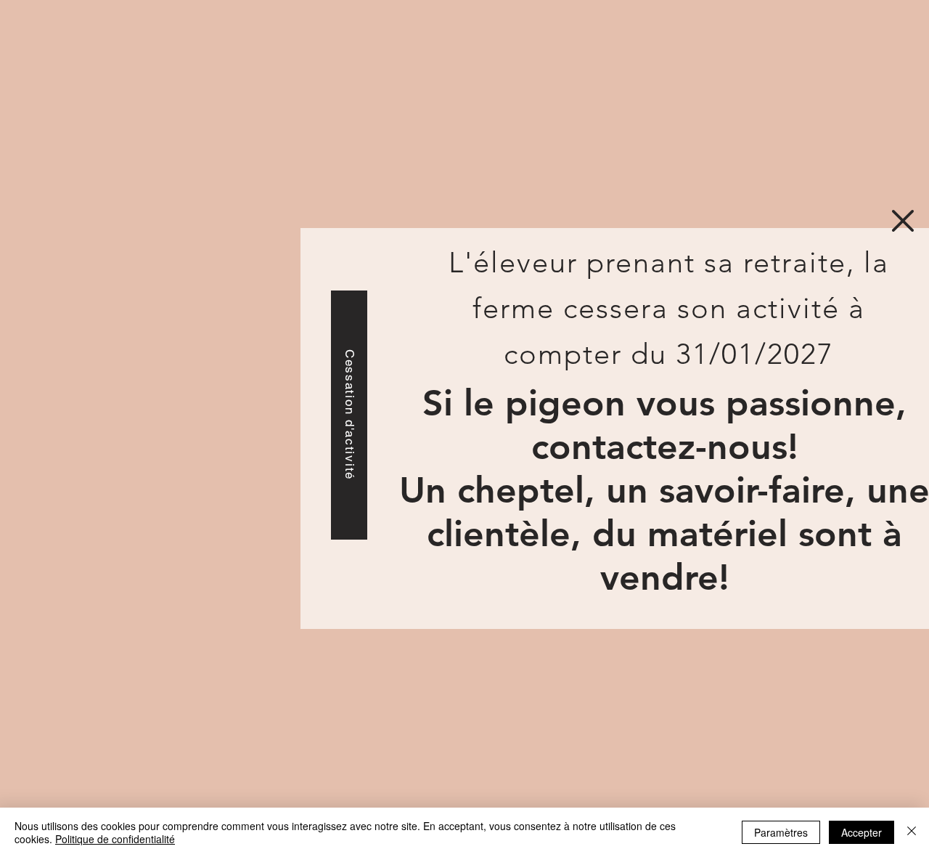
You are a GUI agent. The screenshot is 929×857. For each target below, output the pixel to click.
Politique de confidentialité (115, 839)
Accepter (861, 832)
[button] (903, 221)
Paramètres (781, 832)
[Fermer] (911, 832)
